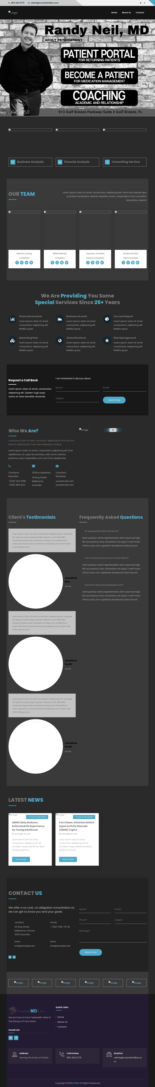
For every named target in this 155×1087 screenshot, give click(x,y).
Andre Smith (131, 253)
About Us (62, 1022)
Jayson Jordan (95, 253)
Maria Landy (24, 253)
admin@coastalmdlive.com (44, 2)
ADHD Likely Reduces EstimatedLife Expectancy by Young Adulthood (28, 826)
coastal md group (38, 817)
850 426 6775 (17, 2)
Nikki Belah (60, 253)
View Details (21, 859)
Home (61, 1017)
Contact (62, 1026)
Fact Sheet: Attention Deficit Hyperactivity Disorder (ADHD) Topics (76, 826)
